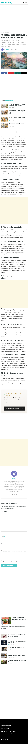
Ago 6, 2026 (12, 120)
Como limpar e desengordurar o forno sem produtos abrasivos (17, 648)
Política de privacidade (6, 733)
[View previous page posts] (13, 132)
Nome (3, 530)
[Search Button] (23, 2)
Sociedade (7, 32)
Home (2, 32)
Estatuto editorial (16, 733)
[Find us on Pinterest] (5, 740)
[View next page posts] (15, 132)
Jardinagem (5, 618)
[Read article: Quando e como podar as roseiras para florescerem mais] (4, 662)
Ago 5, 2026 (12, 126)
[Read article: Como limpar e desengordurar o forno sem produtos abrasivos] (4, 649)
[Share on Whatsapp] (17, 73)
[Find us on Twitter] (3, 740)
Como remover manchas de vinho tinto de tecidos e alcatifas (17, 635)
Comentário (4, 511)
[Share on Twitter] (24, 73)
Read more (6, 630)
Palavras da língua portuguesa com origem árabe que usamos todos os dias (17, 112)
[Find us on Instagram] (7, 740)
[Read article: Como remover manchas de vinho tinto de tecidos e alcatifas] (4, 636)
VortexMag (6, 2)
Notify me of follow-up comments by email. (11, 557)
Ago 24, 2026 (19, 622)
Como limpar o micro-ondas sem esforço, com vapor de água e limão (16, 654)
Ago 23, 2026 (11, 657)
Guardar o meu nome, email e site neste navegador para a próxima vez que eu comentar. (14, 550)
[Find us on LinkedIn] (9, 740)
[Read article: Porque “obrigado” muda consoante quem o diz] (4, 119)
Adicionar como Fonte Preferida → (14, 408)
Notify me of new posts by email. (9, 561)
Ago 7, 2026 (12, 107)
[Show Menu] (26, 2)
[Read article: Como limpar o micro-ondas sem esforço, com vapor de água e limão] (4, 655)
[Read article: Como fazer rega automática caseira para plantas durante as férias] (6, 620)
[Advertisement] (14, 210)
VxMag (7, 49)
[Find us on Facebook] (1, 740)
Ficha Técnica (4, 731)
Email (3, 536)
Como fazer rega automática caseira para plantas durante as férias (19, 619)
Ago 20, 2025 (14, 49)
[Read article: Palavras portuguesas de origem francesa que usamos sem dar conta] (4, 125)
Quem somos (12, 731)
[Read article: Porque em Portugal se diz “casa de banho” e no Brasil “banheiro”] (4, 106)
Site (2, 543)
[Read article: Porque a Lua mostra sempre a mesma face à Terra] (4, 642)
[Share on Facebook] (4, 73)
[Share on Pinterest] (11, 73)
